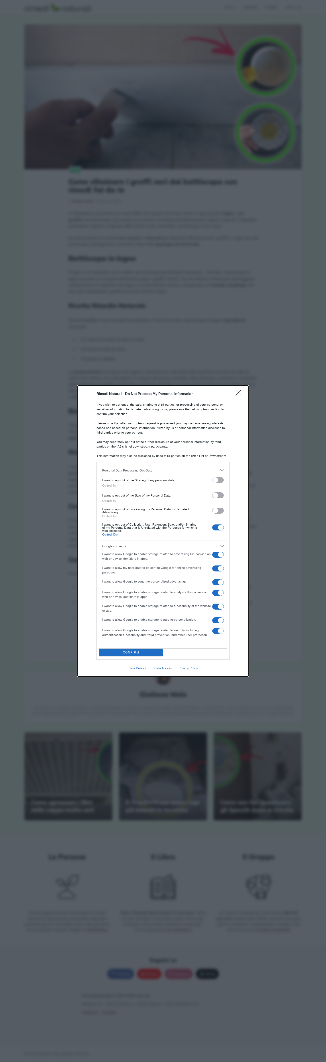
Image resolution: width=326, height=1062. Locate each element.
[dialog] (163, 531)
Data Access (163, 668)
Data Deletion (137, 668)
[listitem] (163, 470)
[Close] (240, 394)
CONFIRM (131, 652)
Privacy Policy (188, 668)
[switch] (218, 480)
